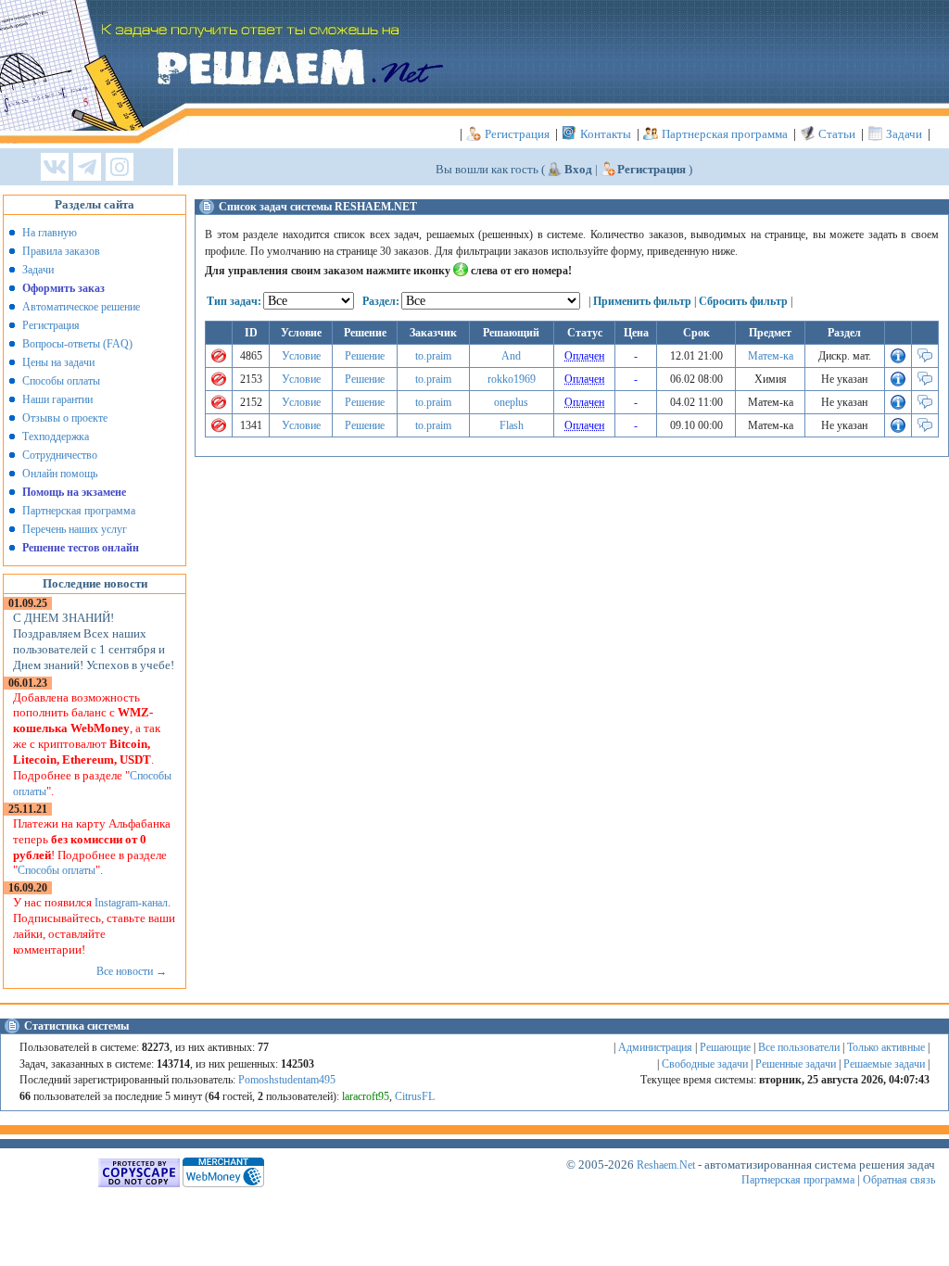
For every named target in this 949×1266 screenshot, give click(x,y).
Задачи (904, 134)
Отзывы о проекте (65, 417)
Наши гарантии (57, 399)
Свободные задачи (705, 1063)
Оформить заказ (63, 288)
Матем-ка (770, 355)
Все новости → (131, 971)
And (511, 355)
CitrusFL (415, 1096)
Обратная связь (899, 1179)
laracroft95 (365, 1096)
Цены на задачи (58, 362)
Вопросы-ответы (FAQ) (77, 343)
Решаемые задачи (884, 1063)
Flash (512, 425)
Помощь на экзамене (74, 492)
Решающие (725, 1047)
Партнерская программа (725, 134)
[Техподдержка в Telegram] (87, 168)
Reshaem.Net (666, 1164)
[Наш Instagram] (119, 168)
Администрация (655, 1047)
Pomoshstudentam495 (286, 1079)
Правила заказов (61, 251)
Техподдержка (55, 436)
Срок (696, 332)
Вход (578, 169)
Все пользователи (799, 1047)
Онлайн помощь (59, 473)
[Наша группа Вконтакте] (55, 168)
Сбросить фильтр (743, 301)
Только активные (886, 1047)
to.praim (433, 355)
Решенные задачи (795, 1063)
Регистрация (517, 134)
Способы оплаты (61, 380)
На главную (49, 232)
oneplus (511, 402)
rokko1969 (511, 379)
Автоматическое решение (81, 306)
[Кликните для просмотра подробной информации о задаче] (898, 359)
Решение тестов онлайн (80, 547)
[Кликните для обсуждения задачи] (924, 359)
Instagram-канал (131, 902)
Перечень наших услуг (74, 529)
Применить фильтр (642, 301)
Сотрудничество (59, 455)
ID (251, 332)
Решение (365, 355)
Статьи (836, 134)
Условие (301, 355)
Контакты (605, 134)
